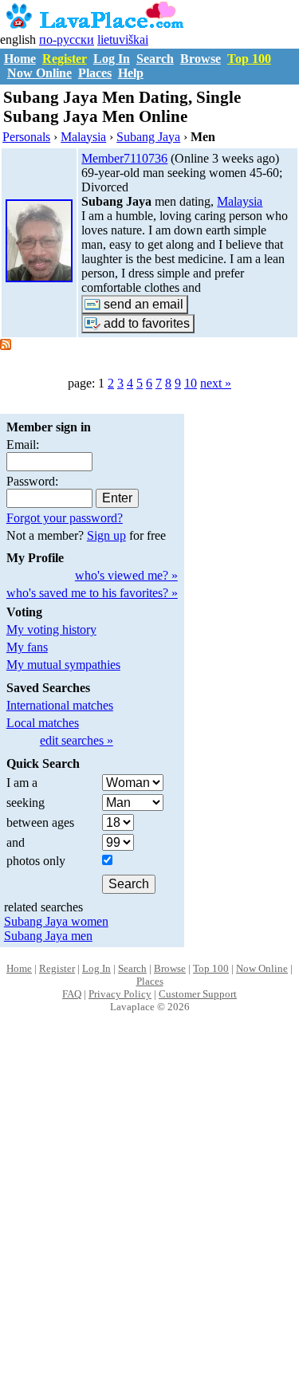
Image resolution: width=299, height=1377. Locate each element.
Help (131, 73)
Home (20, 58)
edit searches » (76, 740)
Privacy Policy (120, 994)
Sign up (106, 535)
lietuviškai (122, 39)
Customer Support (198, 994)
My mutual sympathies (63, 664)
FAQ (71, 994)
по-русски (66, 39)
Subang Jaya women (56, 921)
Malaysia (239, 201)
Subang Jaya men (48, 935)
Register (64, 58)
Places (95, 73)
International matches (59, 705)
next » (215, 383)
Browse (200, 58)
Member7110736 (124, 158)
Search (155, 58)
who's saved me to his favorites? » (92, 593)
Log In (111, 58)
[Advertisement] (149, 1211)
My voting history (51, 629)
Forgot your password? (64, 518)
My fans (27, 647)
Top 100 (249, 58)
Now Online (39, 73)
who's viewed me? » (126, 575)
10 (190, 383)
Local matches (42, 723)
